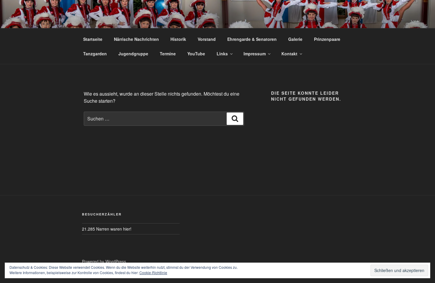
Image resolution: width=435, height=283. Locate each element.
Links (222, 54)
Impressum (255, 54)
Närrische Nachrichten (136, 39)
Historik (178, 39)
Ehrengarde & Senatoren (252, 39)
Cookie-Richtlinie (153, 272)
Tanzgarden (95, 54)
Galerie (295, 39)
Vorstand (207, 39)
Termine (168, 54)
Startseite (92, 39)
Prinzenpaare (327, 39)
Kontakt (289, 54)
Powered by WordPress (104, 261)
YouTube (196, 54)
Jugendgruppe (133, 54)
